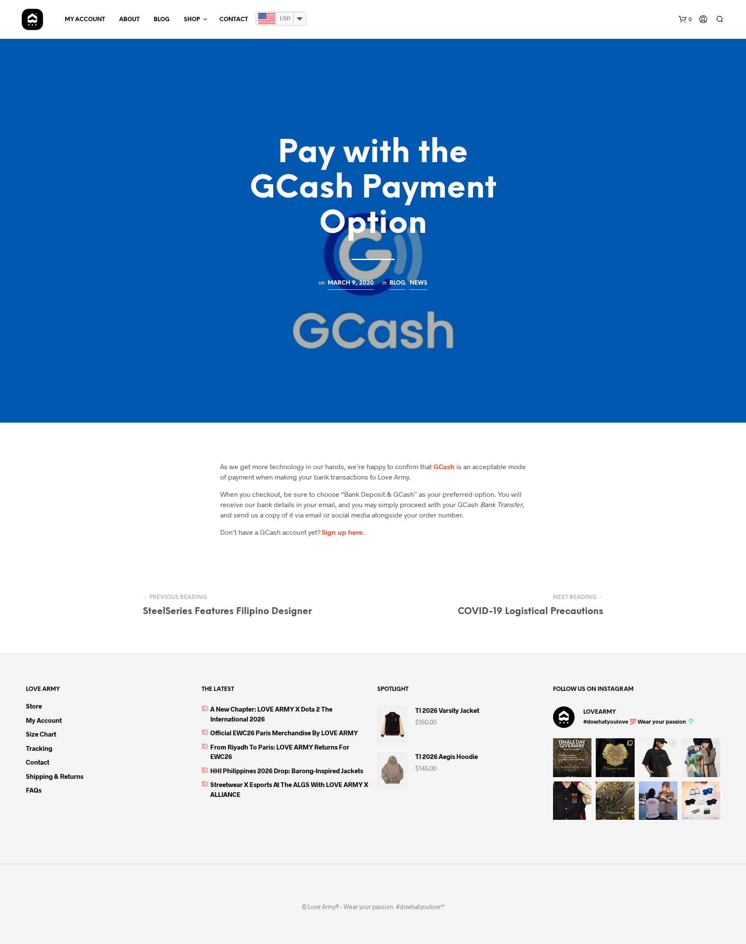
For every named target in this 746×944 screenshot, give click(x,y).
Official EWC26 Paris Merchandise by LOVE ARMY (284, 733)
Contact (233, 19)
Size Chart (41, 734)
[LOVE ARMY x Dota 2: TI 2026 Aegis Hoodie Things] (615, 757)
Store (34, 706)
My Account (85, 19)
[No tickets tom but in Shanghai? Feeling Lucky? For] (572, 757)
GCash (444, 466)
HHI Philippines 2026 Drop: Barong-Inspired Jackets (286, 771)
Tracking (39, 748)
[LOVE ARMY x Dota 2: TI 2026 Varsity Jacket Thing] (572, 800)
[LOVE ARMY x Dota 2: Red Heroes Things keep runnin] (658, 757)
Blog (162, 19)
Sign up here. (343, 532)
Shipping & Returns (54, 776)
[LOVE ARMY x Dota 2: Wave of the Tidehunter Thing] (701, 757)
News (418, 283)
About (129, 19)
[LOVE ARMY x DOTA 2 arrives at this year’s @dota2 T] (615, 800)
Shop (192, 19)
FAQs (33, 790)
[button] (685, 19)
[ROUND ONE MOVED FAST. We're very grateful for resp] (658, 800)
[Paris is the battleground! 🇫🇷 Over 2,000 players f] (701, 800)
